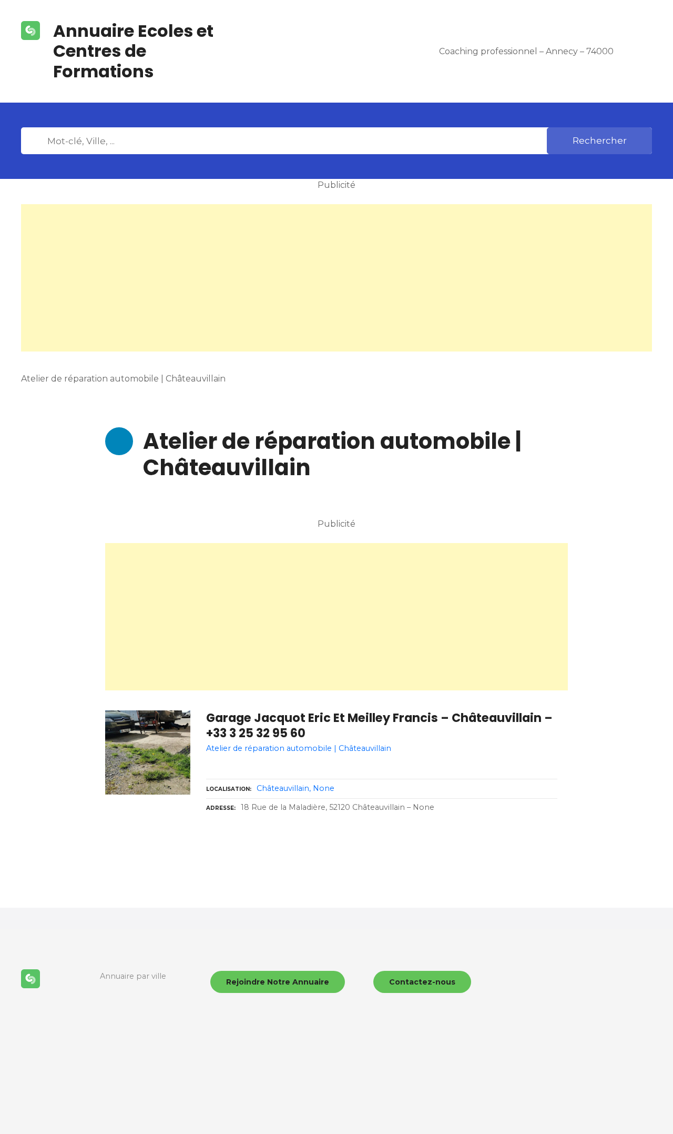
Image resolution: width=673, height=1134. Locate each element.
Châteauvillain (283, 788)
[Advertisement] (336, 278)
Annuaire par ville (133, 976)
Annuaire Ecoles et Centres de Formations (133, 51)
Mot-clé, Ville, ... (36, 141)
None (323, 788)
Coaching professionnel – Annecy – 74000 (526, 51)
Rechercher (600, 140)
